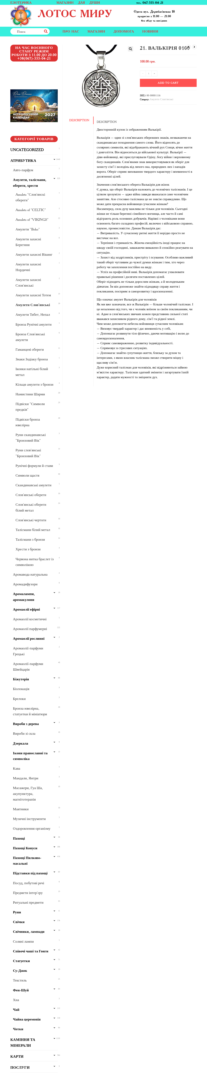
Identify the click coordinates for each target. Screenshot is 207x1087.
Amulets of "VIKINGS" (32, 219)
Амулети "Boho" (28, 229)
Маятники (21, 809)
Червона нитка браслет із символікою (35, 562)
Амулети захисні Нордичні (28, 267)
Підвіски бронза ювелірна (28, 422)
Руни (17, 912)
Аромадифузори (25, 584)
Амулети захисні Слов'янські (28, 283)
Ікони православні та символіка (30, 756)
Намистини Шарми (30, 394)
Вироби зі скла (24, 733)
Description (79, 120)
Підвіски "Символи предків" (30, 407)
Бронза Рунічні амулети (34, 324)
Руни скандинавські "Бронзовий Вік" (31, 438)
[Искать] (53, 31)
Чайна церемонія (27, 1019)
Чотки (18, 1029)
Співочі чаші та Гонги (30, 951)
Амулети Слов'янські (161, 99)
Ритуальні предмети (28, 902)
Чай (16, 1009)
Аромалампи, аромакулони (24, 597)
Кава (16, 768)
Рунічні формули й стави (34, 465)
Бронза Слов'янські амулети (30, 337)
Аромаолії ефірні (26, 609)
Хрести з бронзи (28, 549)
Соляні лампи (23, 941)
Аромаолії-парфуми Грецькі (28, 651)
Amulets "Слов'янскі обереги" (30, 197)
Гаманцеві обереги (30, 349)
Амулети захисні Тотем (33, 295)
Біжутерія (21, 679)
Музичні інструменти (29, 819)
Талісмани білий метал (33, 530)
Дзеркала (20, 743)
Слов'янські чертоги (31, 520)
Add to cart (168, 82)
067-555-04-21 (152, 2)
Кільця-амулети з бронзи (34, 384)
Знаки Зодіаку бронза (32, 359)
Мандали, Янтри (25, 778)
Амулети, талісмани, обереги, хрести (29, 183)
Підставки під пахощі (30, 873)
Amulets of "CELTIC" (31, 210)
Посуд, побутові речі (28, 883)
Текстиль (20, 980)
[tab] (80, 120)
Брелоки (19, 699)
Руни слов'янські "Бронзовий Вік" (28, 453)
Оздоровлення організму (31, 828)
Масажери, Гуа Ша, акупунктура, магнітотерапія (28, 793)
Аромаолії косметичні (30, 619)
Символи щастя (27, 475)
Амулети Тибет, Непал (33, 314)
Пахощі (19, 838)
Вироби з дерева (26, 724)
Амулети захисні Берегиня (28, 242)
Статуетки (21, 961)
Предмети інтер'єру (28, 893)
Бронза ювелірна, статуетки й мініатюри (30, 711)
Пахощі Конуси (25, 848)
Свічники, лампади (28, 931)
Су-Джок (20, 970)
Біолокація (21, 689)
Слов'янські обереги (31, 495)
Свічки (19, 922)
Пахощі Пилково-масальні (27, 861)
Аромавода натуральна (30, 574)
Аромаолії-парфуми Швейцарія (28, 667)
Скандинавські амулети (33, 485)
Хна (16, 1000)
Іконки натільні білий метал (32, 372)
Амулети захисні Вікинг (34, 254)
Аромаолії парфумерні (30, 629)
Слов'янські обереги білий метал (31, 507)
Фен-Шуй (21, 990)
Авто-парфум (23, 170)
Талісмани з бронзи (30, 539)
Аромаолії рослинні (28, 638)
